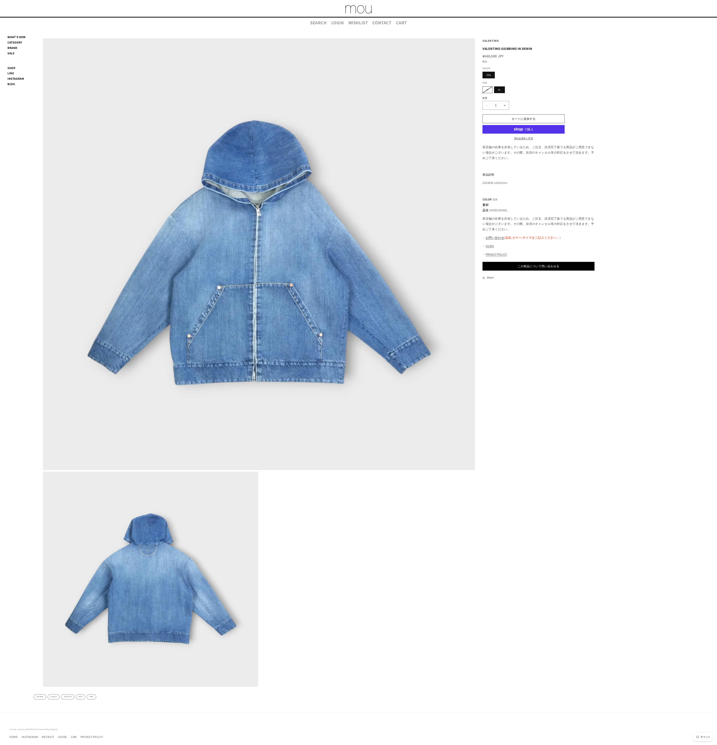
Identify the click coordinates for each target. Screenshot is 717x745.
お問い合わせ (495, 238)
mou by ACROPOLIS (27, 729)
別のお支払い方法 (523, 138)
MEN (80, 696)
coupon (53, 696)
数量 (485, 98)
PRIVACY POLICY (496, 254)
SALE (10, 53)
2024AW (39, 696)
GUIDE (490, 246)
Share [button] (490, 277)
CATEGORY (14, 42)
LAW (74, 737)
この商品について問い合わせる (538, 266)
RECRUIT (48, 737)
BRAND (12, 48)
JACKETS (68, 696)
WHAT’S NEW (16, 37)
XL (499, 89)
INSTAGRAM (15, 79)
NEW (91, 696)
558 (488, 75)
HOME (13, 737)
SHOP (11, 68)
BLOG (11, 84)
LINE (10, 73)
